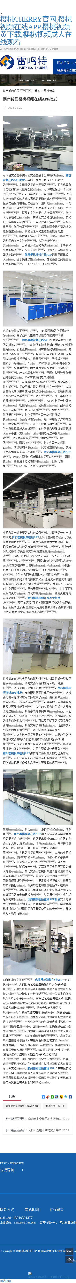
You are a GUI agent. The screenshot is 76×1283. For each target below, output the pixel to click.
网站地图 (32, 1210)
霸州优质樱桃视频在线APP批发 (22, 1106)
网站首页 (63, 62)
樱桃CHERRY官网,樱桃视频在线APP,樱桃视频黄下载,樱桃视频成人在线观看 (36, 30)
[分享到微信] (52, 1097)
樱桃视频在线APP (55, 1106)
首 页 (37, 90)
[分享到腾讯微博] (65, 1097)
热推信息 (49, 90)
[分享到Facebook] (70, 1097)
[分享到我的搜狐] (61, 1097)
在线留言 (56, 1210)
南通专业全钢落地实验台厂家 (44, 1118)
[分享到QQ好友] (56, 1097)
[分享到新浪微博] (47, 1097)
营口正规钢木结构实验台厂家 (44, 1130)
